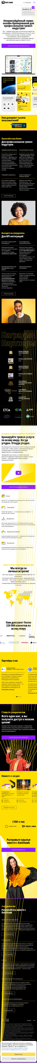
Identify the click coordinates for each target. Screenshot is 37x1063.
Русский (28, 2)
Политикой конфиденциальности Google (14, 1050)
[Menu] (34, 2)
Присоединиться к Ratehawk (18, 737)
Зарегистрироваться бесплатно (18, 46)
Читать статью (8, 784)
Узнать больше (8, 196)
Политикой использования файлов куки (14, 1048)
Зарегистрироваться (18, 850)
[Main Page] (7, 2)
